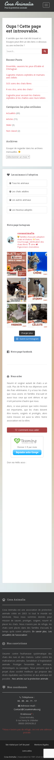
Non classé (11, 130)
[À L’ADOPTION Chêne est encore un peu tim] (37, 264)
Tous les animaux (20, 183)
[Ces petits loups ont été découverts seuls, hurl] (16, 290)
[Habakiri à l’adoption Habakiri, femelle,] (16, 316)
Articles (9, 119)
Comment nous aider (28, 429)
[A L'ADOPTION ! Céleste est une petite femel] (37, 316)
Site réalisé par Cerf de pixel (17, 744)
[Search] (45, 51)
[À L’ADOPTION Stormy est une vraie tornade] (37, 290)
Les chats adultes (20, 191)
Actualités (11, 113)
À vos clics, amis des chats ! (19, 89)
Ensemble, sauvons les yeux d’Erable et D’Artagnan (25, 67)
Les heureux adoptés (21, 209)
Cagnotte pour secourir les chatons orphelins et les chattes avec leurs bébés (25, 96)
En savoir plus (39, 631)
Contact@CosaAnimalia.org (27, 709)
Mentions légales (41, 744)
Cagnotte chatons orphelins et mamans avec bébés (25, 76)
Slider (8, 125)
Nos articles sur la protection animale (30, 678)
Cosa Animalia (18, 4)
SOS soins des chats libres (19, 83)
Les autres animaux (21, 199)
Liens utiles (27, 751)
